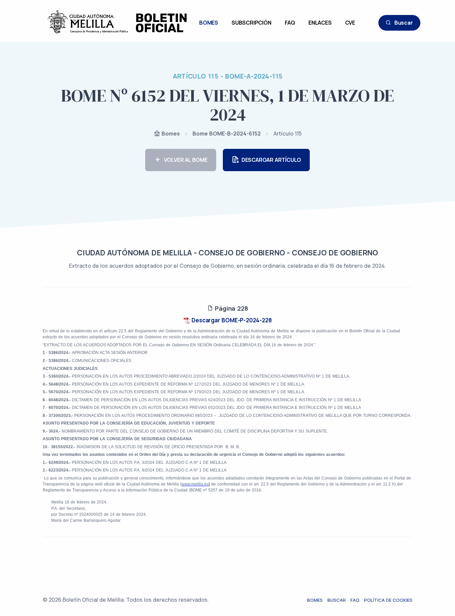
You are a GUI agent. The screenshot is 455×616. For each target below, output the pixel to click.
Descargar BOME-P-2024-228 (231, 320)
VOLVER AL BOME (186, 159)
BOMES (208, 22)
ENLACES (320, 22)
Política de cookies (388, 600)
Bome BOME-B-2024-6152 (227, 133)
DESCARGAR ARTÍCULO (271, 159)
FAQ (290, 22)
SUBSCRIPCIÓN (251, 22)
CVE (350, 22)
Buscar (403, 22)
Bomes (170, 133)
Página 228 (230, 308)
